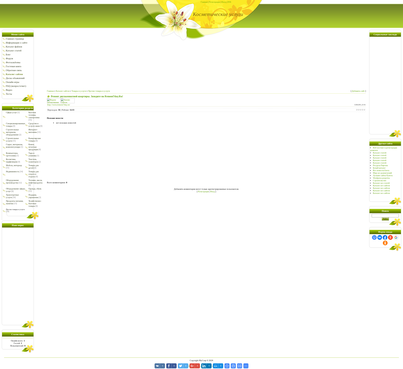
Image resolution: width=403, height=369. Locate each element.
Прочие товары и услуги (15, 209)
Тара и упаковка (32, 154)
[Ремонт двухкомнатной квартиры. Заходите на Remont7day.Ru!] (227, 365)
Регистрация (214, 2)
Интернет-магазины (33, 130)
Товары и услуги (78, 91)
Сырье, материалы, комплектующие (14, 145)
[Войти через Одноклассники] (385, 243)
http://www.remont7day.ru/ (58, 105)
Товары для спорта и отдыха (33, 174)
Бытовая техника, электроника (34, 115)
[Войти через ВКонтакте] (379, 237)
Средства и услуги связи (34, 124)
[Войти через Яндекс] (390, 237)
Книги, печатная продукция (33, 147)
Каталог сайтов (62, 91)
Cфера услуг (11, 112)
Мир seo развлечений (382, 173)
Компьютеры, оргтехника (12, 154)
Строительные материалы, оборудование (12, 132)
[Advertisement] (18, 275)
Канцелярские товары (34, 139)
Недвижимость (12, 171)
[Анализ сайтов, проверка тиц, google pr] (68, 102)
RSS (229, 2)
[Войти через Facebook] (385, 237)
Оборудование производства (12, 181)
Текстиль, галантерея (33, 160)
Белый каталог (379, 168)
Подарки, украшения (33, 196)
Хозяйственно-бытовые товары (34, 203)
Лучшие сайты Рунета (383, 175)
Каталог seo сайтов (381, 185)
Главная (204, 2)
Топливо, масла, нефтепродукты (35, 181)
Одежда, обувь (34, 188)
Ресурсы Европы (380, 165)
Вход (223, 2)
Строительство (379, 180)
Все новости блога (381, 170)
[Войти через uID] (374, 237)
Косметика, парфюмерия (11, 160)
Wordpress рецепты (381, 178)
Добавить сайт (358, 91)
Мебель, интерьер (14, 165)
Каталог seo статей (381, 183)
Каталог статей (379, 153)
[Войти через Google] (395, 237)
